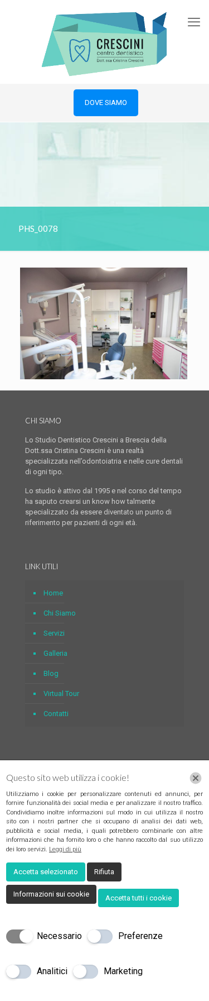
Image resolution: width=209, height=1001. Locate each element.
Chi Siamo (59, 613)
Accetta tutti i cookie (138, 898)
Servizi (54, 633)
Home (53, 593)
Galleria (55, 653)
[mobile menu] (193, 22)
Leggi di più (65, 849)
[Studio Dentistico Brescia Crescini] (104, 42)
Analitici (52, 971)
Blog (51, 673)
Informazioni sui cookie (51, 894)
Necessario (59, 936)
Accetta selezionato (45, 871)
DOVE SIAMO (106, 102)
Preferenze (140, 936)
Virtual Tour (61, 693)
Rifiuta (104, 871)
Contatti (56, 713)
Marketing (123, 971)
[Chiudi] (195, 778)
